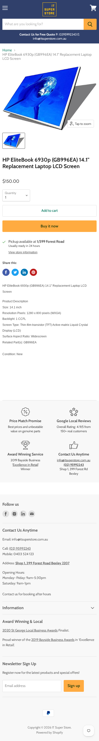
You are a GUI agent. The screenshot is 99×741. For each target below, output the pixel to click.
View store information (22, 252)
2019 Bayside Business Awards (52, 640)
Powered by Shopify (49, 732)
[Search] (90, 24)
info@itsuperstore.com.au (73, 460)
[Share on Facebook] (6, 272)
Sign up (74, 685)
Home (7, 50)
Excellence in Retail (25, 465)
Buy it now (49, 226)
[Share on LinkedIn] (24, 272)
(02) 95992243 (20, 548)
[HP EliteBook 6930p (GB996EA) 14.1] (14, 140)
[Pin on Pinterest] (33, 272)
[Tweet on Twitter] (15, 272)
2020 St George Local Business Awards (30, 630)
